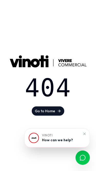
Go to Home (45, 111)
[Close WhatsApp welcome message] (84, 134)
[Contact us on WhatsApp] (83, 157)
